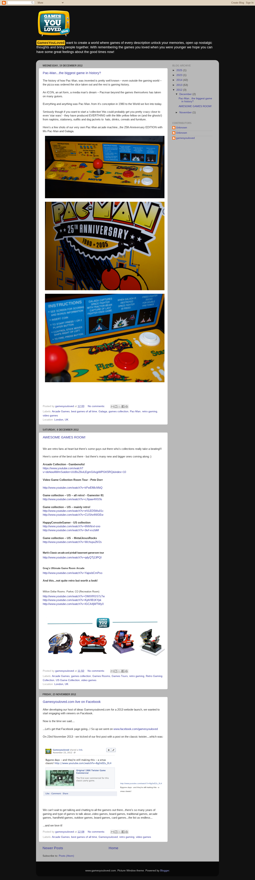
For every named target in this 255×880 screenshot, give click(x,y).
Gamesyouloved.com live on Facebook (72, 702)
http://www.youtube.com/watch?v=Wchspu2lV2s (72, 542)
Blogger (164, 870)
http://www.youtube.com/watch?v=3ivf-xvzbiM (71, 530)
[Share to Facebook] (123, 406)
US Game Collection (68, 680)
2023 (179, 75)
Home (113, 848)
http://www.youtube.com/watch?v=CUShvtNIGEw (73, 514)
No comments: (97, 406)
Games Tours (120, 676)
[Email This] (112, 406)
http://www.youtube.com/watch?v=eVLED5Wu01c (73, 510)
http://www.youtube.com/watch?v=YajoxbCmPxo (72, 572)
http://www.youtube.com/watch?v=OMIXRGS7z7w (74, 596)
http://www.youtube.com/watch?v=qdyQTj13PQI (72, 557)
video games (50, 415)
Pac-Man (135, 411)
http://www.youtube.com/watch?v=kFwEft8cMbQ (72, 487)
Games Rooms (101, 676)
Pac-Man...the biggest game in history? (72, 73)
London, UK (61, 419)
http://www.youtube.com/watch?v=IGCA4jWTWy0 (73, 603)
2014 (179, 80)
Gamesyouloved (108, 837)
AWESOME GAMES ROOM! (64, 437)
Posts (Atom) (66, 855)
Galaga (103, 411)
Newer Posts (53, 848)
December (185, 94)
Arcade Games (61, 411)
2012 (179, 89)
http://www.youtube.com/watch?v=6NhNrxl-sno (71, 526)
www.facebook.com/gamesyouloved (135, 729)
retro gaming (149, 411)
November (185, 112)
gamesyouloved (185, 138)
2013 (179, 85)
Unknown (181, 127)
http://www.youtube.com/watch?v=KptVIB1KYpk (72, 600)
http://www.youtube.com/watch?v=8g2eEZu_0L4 (141, 783)
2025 (179, 70)
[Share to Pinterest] (126, 406)
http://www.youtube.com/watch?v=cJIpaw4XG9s (72, 499)
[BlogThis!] (116, 406)
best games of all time (84, 411)
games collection (118, 411)
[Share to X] (119, 406)
